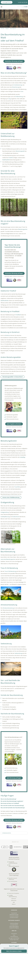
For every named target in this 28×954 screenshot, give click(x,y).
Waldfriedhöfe (6, 160)
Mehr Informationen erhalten (14, 951)
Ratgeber (7, 28)
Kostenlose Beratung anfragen (14, 61)
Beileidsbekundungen (14, 914)
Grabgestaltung (5, 512)
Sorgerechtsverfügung (14, 927)
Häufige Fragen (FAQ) (14, 939)
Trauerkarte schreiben (14, 916)
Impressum (13, 898)
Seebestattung (18, 653)
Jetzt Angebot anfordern (14, 424)
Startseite (2, 28)
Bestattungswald (20, 151)
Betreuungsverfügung (14, 926)
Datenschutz (13, 900)
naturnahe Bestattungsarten (8, 559)
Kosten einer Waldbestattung (11, 497)
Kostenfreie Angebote (14, 920)
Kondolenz (14, 910)
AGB (14, 902)
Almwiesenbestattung (8, 608)
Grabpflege (22, 457)
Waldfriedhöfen (5, 300)
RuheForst (7, 335)
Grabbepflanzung (5, 516)
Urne (22, 91)
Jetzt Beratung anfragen (14, 778)
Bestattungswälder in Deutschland (13, 377)
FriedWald (18, 315)
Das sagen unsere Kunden (14, 938)
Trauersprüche (14, 913)
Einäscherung (15, 87)
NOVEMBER (14, 942)
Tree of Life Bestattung (10, 571)
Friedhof (11, 157)
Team (14, 935)
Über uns (14, 930)
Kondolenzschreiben (14, 917)
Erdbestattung (19, 96)
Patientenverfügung (14, 923)
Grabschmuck (15, 516)
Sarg (9, 98)
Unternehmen (14, 933)
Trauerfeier (17, 487)
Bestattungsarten (13, 28)
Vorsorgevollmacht (14, 924)
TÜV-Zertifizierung (14, 936)
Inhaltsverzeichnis (6, 833)
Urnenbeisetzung (17, 85)
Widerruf (13, 904)
